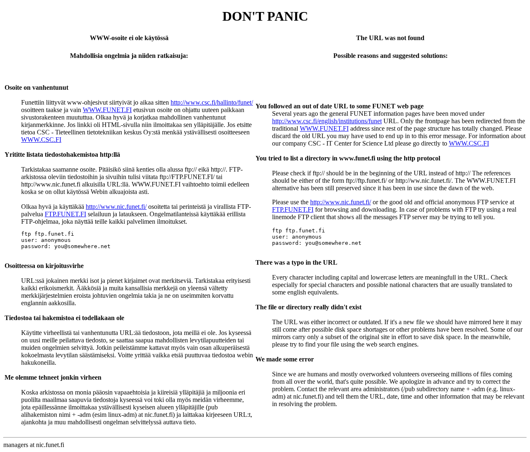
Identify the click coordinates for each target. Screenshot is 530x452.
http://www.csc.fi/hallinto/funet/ (212, 102)
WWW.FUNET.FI (107, 109)
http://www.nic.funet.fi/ (116, 206)
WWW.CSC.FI (41, 139)
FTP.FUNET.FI (65, 214)
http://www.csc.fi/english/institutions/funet (327, 120)
